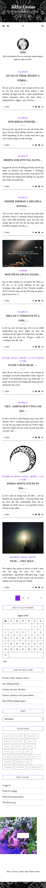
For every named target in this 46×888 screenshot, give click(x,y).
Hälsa (14, 358)
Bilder (6, 358)
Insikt (22, 358)
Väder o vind (23, 762)
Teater (8, 762)
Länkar (21, 871)
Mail (8, 871)
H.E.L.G (30, 741)
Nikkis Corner (23, 7)
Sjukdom (22, 757)
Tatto (35, 757)
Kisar (7, 752)
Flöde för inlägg (9, 791)
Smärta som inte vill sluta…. (23, 160)
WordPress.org (9, 802)
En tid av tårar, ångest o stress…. (16, 678)
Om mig (14, 871)
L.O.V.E (31, 358)
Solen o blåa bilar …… (23, 365)
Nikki (23, 52)
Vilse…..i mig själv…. (23, 561)
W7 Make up (35, 767)
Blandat (23, 72)
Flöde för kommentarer (13, 797)
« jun (4, 661)
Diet (20, 741)
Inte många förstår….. (23, 121)
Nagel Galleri (35, 871)
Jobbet (30, 746)
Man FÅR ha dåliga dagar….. (23, 274)
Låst (27, 752)
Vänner (23, 271)
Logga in (6, 785)
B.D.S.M (7, 736)
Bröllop (8, 741)
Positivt (41, 358)
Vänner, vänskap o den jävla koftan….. (19, 695)
